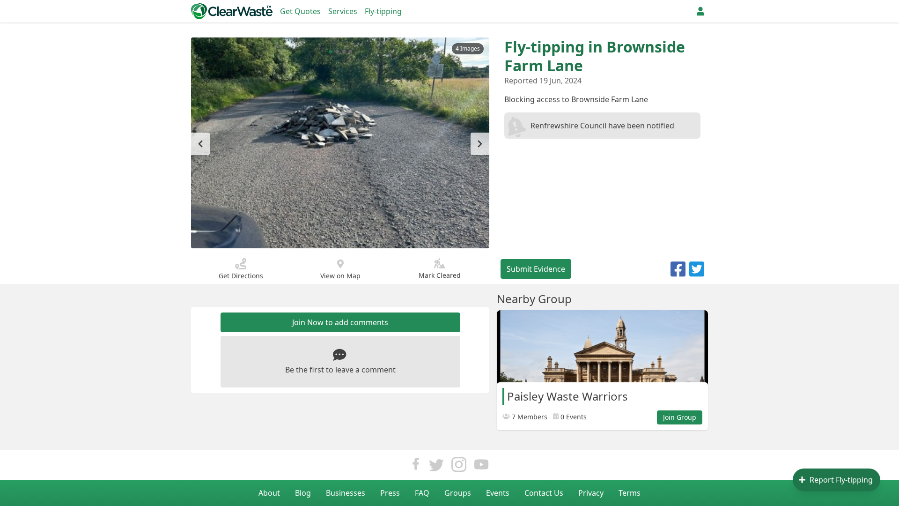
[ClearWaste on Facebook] (415, 467)
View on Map (340, 275)
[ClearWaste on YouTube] (481, 467)
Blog (303, 493)
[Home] (232, 11)
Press (390, 493)
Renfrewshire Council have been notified (602, 125)
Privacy (591, 493)
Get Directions (241, 275)
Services (342, 11)
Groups (457, 493)
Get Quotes (300, 11)
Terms (630, 493)
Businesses (345, 493)
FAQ (422, 493)
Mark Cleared (440, 275)
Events (497, 493)
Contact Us (543, 493)
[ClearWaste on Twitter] (436, 467)
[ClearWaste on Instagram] (458, 467)
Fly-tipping (383, 11)
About (269, 493)
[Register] (700, 11)
